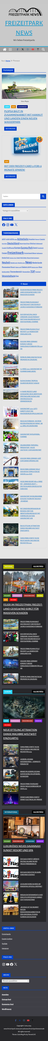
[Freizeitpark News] (4, 49)
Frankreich (40, 248)
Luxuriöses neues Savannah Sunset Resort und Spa (22, 848)
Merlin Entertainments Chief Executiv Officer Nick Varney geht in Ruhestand (31, 897)
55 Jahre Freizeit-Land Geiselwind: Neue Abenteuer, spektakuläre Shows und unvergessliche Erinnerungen (31, 396)
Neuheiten (38, 720)
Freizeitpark (15, 252)
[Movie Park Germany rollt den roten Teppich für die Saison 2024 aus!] (10, 472)
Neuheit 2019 (13, 263)
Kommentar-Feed (7, 1004)
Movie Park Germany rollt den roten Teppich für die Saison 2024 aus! (30, 471)
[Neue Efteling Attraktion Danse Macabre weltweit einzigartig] (10, 528)
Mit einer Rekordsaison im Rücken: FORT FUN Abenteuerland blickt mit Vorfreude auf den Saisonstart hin (30, 513)
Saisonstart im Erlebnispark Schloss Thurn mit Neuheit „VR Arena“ (31, 499)
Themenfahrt (26, 272)
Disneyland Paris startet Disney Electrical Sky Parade (31, 798)
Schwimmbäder (22, 106)
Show (40, 267)
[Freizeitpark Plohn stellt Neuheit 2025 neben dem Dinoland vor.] (10, 332)
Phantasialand (6, 267)
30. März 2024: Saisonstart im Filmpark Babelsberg (31, 370)
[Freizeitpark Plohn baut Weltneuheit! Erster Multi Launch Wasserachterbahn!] (10, 305)
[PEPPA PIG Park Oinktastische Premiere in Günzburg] (10, 359)
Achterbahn (23, 239)
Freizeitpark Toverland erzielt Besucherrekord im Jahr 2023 (30, 786)
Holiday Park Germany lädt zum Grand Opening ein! (30, 460)
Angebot (32, 239)
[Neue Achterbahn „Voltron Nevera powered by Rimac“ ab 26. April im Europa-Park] (10, 424)
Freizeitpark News (30, 253)
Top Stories (13, 599)
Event (35, 248)
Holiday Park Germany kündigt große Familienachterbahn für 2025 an (31, 345)
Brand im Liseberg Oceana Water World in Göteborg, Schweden (30, 774)
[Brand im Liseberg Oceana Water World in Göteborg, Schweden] (10, 774)
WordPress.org (6, 1009)
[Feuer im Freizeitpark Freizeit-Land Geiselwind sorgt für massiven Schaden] (10, 292)
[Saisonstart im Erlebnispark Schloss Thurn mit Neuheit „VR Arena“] (10, 499)
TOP (32, 271)
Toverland (38, 271)
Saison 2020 (34, 267)
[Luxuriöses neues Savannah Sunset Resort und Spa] (24, 827)
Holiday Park (13, 258)
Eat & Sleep (7, 595)
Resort (13, 267)
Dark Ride (4, 243)
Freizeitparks (6, 934)
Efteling (32, 243)
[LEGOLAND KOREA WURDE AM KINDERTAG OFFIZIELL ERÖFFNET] (10, 886)
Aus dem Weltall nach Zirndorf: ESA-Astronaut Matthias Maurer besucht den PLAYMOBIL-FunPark (30, 318)
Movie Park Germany (33, 258)
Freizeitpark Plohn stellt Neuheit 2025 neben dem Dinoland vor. (30, 331)
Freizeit (4, 253)
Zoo (17, 276)
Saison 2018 (18, 267)
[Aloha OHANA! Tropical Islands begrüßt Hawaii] (10, 382)
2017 (4, 239)
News (13, 106)
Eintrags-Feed (6, 999)
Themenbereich (16, 272)
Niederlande (37, 263)
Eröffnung (10, 248)
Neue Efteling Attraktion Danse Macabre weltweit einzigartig (30, 528)
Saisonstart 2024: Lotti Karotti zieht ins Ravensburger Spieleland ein (31, 411)
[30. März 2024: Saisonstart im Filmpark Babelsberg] (10, 371)
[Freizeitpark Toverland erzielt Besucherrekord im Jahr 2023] (10, 786)
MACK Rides (23, 258)
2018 (8, 239)
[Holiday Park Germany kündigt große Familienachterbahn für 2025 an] (10, 344)
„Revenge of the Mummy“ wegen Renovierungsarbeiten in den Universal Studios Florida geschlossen (30, 912)
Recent (25, 284)
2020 (15, 239)
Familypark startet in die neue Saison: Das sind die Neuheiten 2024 (29, 540)
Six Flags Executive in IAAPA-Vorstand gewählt (30, 874)
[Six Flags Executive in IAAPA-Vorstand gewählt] (10, 874)
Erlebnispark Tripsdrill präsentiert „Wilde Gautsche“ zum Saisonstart (30, 447)
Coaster (42, 239)
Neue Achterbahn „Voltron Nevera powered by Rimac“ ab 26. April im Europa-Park (31, 423)
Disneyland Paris (25, 243)
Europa (7, 106)
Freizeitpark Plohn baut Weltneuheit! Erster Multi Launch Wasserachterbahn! (31, 304)
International (30, 841)
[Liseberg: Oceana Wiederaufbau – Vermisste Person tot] (10, 762)
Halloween (39, 253)
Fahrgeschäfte (17, 595)
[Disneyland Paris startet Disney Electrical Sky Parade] (10, 799)
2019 (12, 239)
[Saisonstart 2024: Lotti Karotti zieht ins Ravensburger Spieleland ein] (10, 411)
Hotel (18, 258)
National (39, 595)
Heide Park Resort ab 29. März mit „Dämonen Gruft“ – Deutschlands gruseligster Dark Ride (31, 485)
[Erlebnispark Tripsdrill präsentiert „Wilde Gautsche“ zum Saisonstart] (10, 448)
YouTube (4, 944)
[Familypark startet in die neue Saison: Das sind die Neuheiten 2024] (10, 541)
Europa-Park (27, 247)
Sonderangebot (6, 271)
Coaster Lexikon (7, 939)
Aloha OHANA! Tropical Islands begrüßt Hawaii (29, 382)
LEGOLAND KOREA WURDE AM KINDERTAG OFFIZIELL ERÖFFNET (31, 885)
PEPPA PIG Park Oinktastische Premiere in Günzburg (31, 358)
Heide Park (5, 258)
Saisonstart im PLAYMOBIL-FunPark (30, 436)
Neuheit (6, 262)
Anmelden (5, 994)
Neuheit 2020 (21, 263)
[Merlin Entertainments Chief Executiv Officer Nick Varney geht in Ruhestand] (10, 897)
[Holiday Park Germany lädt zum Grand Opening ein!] (10, 460)
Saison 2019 (26, 267)
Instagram (5, 948)
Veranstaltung (8, 276)
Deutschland (13, 243)
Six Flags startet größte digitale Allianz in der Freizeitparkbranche (29, 861)
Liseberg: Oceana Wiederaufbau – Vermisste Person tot (30, 761)
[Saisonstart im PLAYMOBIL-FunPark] (10, 436)
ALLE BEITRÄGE (38, 566)
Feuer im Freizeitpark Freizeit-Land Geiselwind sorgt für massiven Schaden (31, 292)
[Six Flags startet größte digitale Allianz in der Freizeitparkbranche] (10, 862)
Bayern (37, 239)
